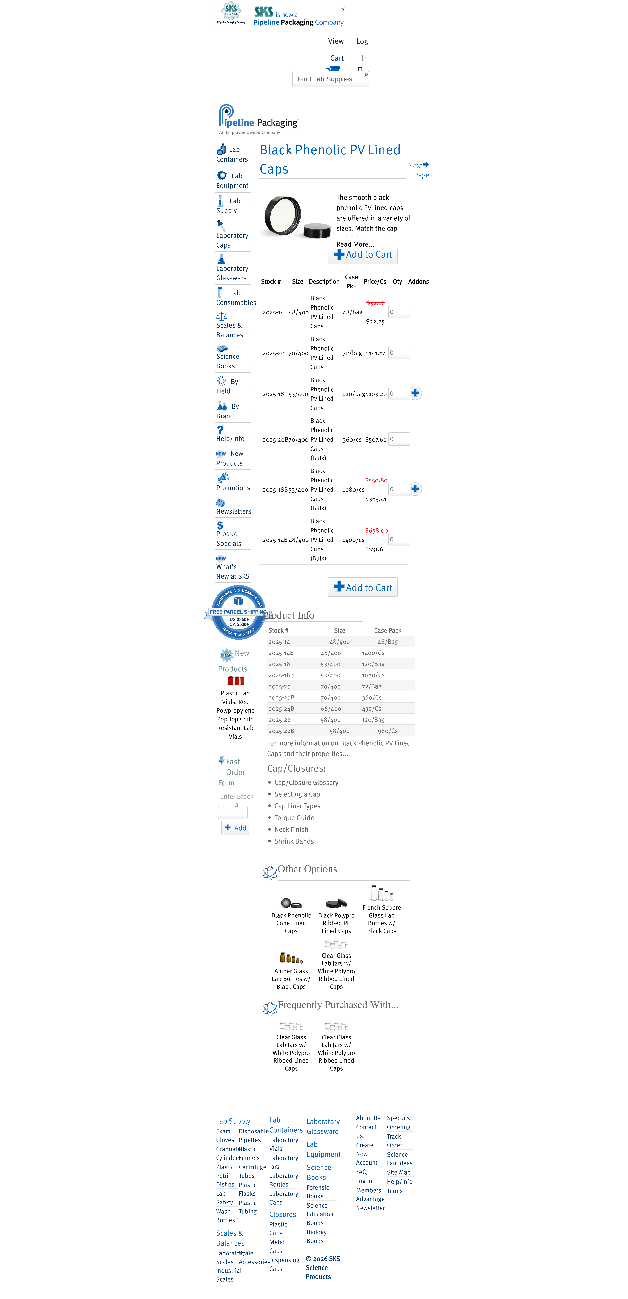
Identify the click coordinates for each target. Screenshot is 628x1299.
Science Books (227, 360)
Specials (398, 1117)
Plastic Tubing (248, 1206)
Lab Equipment (232, 180)
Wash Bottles (225, 1215)
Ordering (398, 1126)
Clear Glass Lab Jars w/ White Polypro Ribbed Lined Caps (336, 970)
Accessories (250, 1257)
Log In (364, 1180)
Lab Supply (228, 205)
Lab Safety (224, 1197)
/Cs (375, 281)
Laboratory (227, 1257)
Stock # (271, 281)
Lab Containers (232, 154)
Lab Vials (282, 1143)
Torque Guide (294, 817)
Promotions (233, 487)
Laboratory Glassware (232, 272)
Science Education (320, 1214)
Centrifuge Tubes (250, 1171)
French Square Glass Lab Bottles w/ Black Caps (382, 918)
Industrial (227, 1274)
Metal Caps (277, 1246)
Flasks (248, 1188)
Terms (395, 1190)
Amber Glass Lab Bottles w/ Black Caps (291, 978)
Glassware (323, 1126)
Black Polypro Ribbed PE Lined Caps (336, 922)
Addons (418, 281)
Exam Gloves (225, 1135)
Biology (317, 1236)
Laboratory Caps (232, 239)
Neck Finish (291, 829)
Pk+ (351, 281)
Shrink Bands (294, 841)
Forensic (318, 1191)
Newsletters (233, 510)
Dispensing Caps (282, 1264)
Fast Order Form (231, 772)
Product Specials (228, 538)
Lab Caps (282, 1197)
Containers (286, 1124)
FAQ (361, 1171)
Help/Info (230, 438)
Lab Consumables (233, 297)
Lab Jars (282, 1161)
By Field (227, 385)
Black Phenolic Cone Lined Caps (291, 922)
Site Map (399, 1172)
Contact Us (366, 1131)
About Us (368, 1117)
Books (319, 1172)
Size (297, 281)
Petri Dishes (225, 1175)
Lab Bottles (282, 1179)
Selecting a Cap (297, 793)
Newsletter (369, 1207)
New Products (229, 457)
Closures (282, 1214)
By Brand (227, 410)
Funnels (249, 1153)
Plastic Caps (278, 1228)
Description (324, 281)
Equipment (324, 1149)
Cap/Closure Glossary (306, 782)
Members (369, 1194)
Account (366, 1153)
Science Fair (400, 1158)
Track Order (394, 1140)
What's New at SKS (232, 571)
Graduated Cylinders (227, 1153)
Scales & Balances (229, 329)
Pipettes (250, 1135)
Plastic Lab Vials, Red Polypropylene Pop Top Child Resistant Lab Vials (235, 714)
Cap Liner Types (297, 805)
